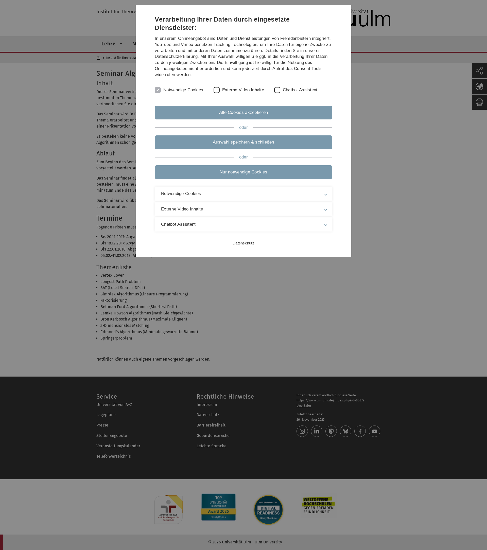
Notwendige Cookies (183, 89)
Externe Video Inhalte (243, 89)
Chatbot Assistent (300, 89)
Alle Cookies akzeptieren (243, 112)
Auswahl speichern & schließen (243, 142)
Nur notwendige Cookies (243, 172)
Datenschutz (243, 243)
